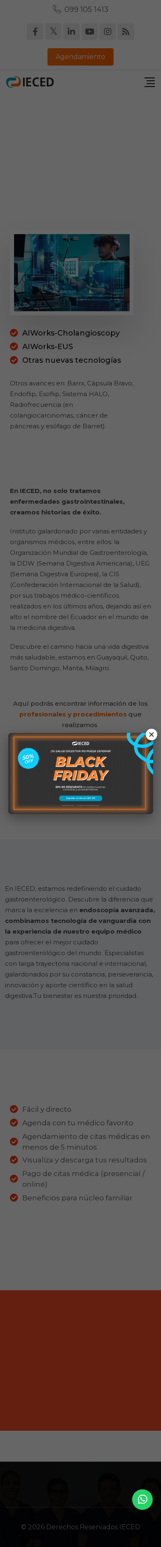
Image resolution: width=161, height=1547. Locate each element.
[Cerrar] (151, 734)
